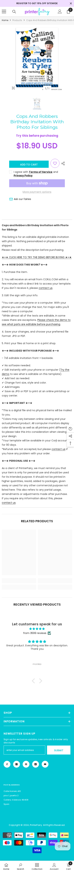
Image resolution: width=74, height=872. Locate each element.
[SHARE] (62, 163)
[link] (19, 580)
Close (71, 3)
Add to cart (29, 164)
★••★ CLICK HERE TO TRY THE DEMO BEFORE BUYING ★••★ (37, 257)
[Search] (14, 12)
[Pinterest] (26, 764)
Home (5, 20)
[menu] (4, 11)
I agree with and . (36, 173)
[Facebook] (7, 764)
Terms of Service (40, 172)
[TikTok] (35, 764)
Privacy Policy (23, 175)
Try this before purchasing (37, 135)
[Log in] (60, 11)
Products (17, 20)
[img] (37, 629)
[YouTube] (45, 764)
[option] (37, 58)
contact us (45, 288)
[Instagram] (16, 764)
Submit (58, 750)
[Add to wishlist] (54, 163)
